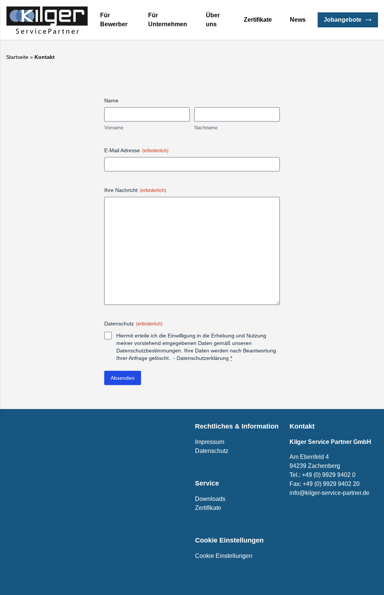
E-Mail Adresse (136, 150)
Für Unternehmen (167, 19)
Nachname (206, 127)
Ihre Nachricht (135, 190)
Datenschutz (211, 451)
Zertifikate (258, 19)
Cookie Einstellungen (223, 556)
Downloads (210, 499)
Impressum (209, 442)
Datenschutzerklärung (203, 358)
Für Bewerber (114, 19)
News (298, 19)
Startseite (17, 57)
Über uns (213, 19)
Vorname (113, 127)
